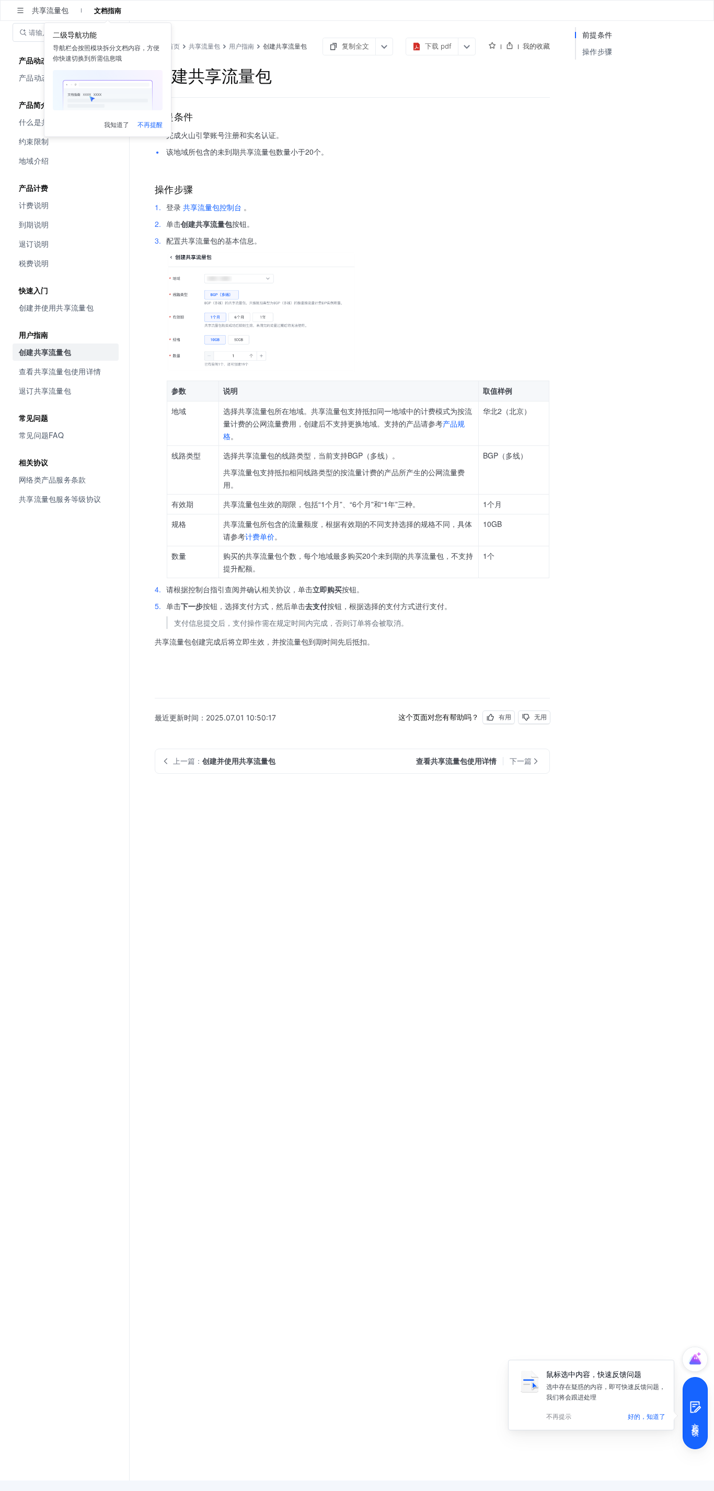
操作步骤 (597, 51)
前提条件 (597, 34)
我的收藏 (536, 46)
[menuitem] (66, 141)
